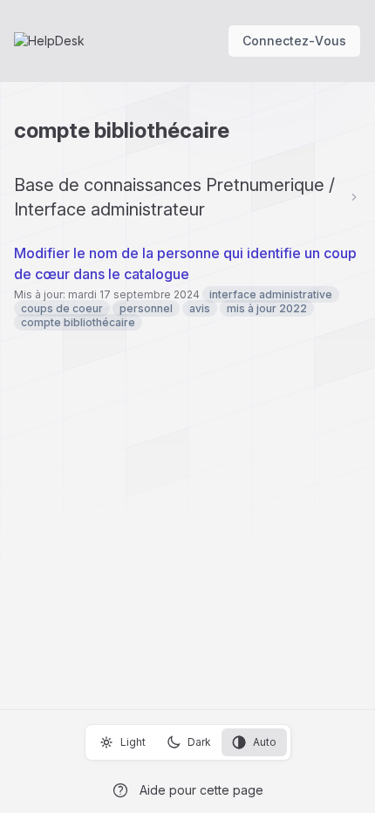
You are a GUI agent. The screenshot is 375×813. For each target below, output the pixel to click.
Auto (264, 741)
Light (133, 741)
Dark (199, 741)
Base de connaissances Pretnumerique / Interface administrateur (174, 197)
